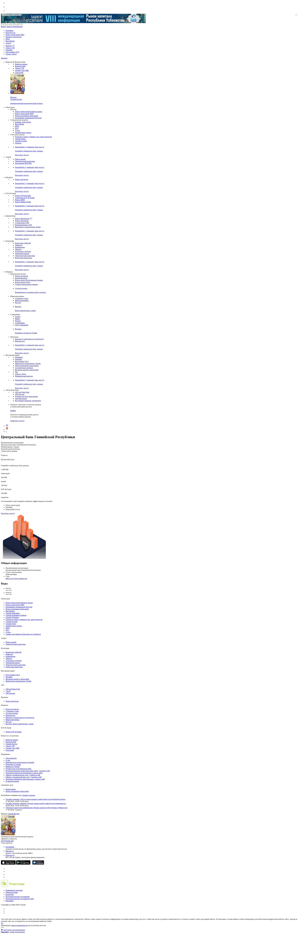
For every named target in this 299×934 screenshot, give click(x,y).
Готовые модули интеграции (26, 396)
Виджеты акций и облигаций (26, 370)
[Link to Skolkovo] (13, 886)
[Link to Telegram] (7, 869)
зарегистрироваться (19, 925)
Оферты (18, 249)
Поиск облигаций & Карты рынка (28, 112)
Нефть (17, 319)
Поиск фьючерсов (23, 219)
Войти (3, 27)
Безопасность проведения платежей (20, 762)
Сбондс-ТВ (10, 48)
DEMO (13, 411)
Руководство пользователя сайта (18, 769)
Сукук (17, 130)
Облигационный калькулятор (27, 366)
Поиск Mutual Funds (23, 202)
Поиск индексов (21, 276)
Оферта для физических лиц (17, 775)
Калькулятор (11, 789)
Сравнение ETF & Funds (24, 198)
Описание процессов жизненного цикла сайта (24, 773)
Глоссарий (19, 73)
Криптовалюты (21, 278)
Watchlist (9, 50)
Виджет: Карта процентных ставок (20, 724)
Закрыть (4, 58)
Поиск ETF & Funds (23, 196)
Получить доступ (8, 513)
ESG (17, 128)
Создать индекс (12, 713)
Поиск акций (20, 159)
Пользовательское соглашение (18, 897)
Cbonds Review (12, 744)
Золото (8, 43)
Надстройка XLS (12, 52)
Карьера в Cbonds (13, 767)
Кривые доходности (14, 37)
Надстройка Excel (13, 675)
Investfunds (10, 847)
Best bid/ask (10, 41)
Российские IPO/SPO (23, 163)
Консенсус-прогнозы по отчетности (29, 339)
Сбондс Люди (11, 54)
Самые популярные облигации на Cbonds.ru (23, 634)
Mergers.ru (10, 851)
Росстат (18, 303)
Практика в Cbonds (13, 764)
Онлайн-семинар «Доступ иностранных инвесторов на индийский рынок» (36, 799)
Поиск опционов (21, 221)
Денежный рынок (22, 254)
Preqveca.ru (10, 855)
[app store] (8, 864)
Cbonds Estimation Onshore (16, 615)
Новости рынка (21, 64)
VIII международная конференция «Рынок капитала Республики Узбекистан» (37, 808)
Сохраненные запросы (24, 368)
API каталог (20, 394)
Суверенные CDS (22, 223)
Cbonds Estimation (13, 613)
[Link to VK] (7, 874)
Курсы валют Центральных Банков (29, 280)
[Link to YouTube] (7, 871)
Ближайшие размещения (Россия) (28, 118)
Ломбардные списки (23, 133)
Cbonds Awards (21, 141)
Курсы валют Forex (22, 282)
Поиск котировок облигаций (26, 116)
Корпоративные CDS (23, 225)
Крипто (10, 46)
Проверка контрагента (24, 376)
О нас (8, 760)
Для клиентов (11, 758)
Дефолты (18, 245)
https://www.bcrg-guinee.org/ (16, 579)
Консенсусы (10, 33)
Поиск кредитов (21, 179)
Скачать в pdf (44, 771)
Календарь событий (23, 243)
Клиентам (10, 894)
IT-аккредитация (12, 781)
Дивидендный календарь (25, 161)
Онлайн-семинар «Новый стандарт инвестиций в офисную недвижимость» (36, 803)
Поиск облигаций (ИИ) (15, 35)
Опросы (18, 143)
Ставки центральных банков (26, 284)
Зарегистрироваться (14, 27)
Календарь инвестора (23, 258)
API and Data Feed (22, 392)
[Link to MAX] (7, 877)
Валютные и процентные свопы (28, 227)
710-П (8, 691)
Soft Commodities (21, 325)
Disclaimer (10, 901)
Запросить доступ (17, 421)
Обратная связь (12, 892)
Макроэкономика (22, 300)
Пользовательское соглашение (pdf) (20, 899)
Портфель (9, 31)
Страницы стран (21, 298)
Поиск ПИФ (20, 200)
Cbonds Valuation (12, 617)
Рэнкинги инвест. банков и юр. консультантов (33, 137)
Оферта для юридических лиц (18, 777)
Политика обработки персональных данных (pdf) (25, 779)
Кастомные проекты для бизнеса (28, 401)
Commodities (20, 323)
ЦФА (8, 39)
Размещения (20, 247)
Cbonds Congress (28, 795)
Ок (2, 923)
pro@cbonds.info (7, 841)
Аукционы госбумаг (23, 251)
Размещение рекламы (14, 890)
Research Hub (20, 66)
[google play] (23, 864)
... (6, 431)
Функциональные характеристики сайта (22, 771)
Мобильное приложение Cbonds (28, 364)
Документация (21, 399)
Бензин (18, 321)
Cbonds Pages (20, 139)
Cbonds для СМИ (22, 70)
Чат (16, 372)
